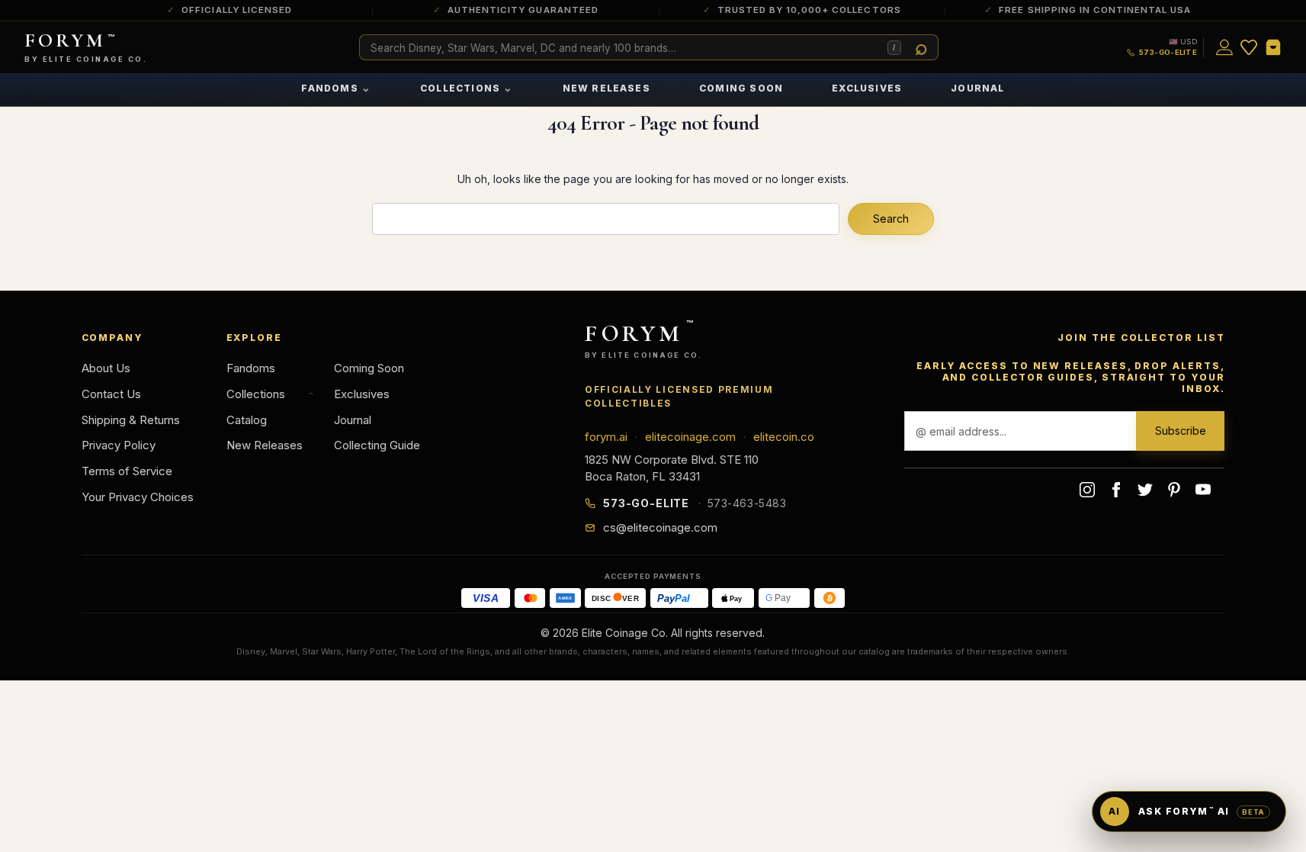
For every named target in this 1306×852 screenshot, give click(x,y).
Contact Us (111, 394)
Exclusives (867, 88)
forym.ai (606, 436)
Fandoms (336, 87)
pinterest (1174, 489)
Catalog (246, 420)
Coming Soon (741, 88)
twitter (1145, 489)
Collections (466, 87)
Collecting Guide (377, 445)
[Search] (922, 48)
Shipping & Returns (131, 420)
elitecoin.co (783, 436)
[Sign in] (1224, 47)
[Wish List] (1248, 47)
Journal (977, 88)
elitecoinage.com (690, 436)
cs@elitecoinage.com (660, 527)
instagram (1087, 489)
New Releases (606, 88)
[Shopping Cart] (1273, 47)
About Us (106, 368)
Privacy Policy (119, 445)
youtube (1203, 489)
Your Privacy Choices (138, 497)
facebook (1116, 489)
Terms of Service (127, 471)
